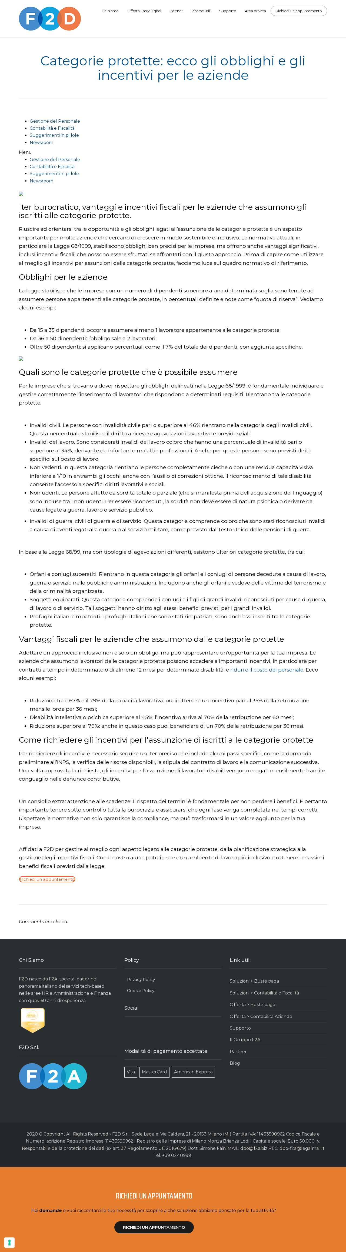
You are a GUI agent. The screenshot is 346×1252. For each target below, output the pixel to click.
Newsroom (41, 142)
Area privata (255, 11)
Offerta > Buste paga (252, 1004)
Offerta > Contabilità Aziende (261, 1016)
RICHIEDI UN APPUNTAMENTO (154, 1227)
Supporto (227, 11)
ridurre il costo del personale (266, 670)
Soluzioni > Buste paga (254, 981)
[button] (173, 152)
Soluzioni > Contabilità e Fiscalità (264, 993)
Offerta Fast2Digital (144, 11)
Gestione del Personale (55, 121)
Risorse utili (201, 11)
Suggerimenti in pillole (54, 135)
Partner (176, 11)
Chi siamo (110, 11)
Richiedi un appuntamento (299, 11)
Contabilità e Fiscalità (52, 128)
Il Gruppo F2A (245, 1039)
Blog (235, 1063)
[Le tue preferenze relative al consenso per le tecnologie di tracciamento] (9, 1242)
